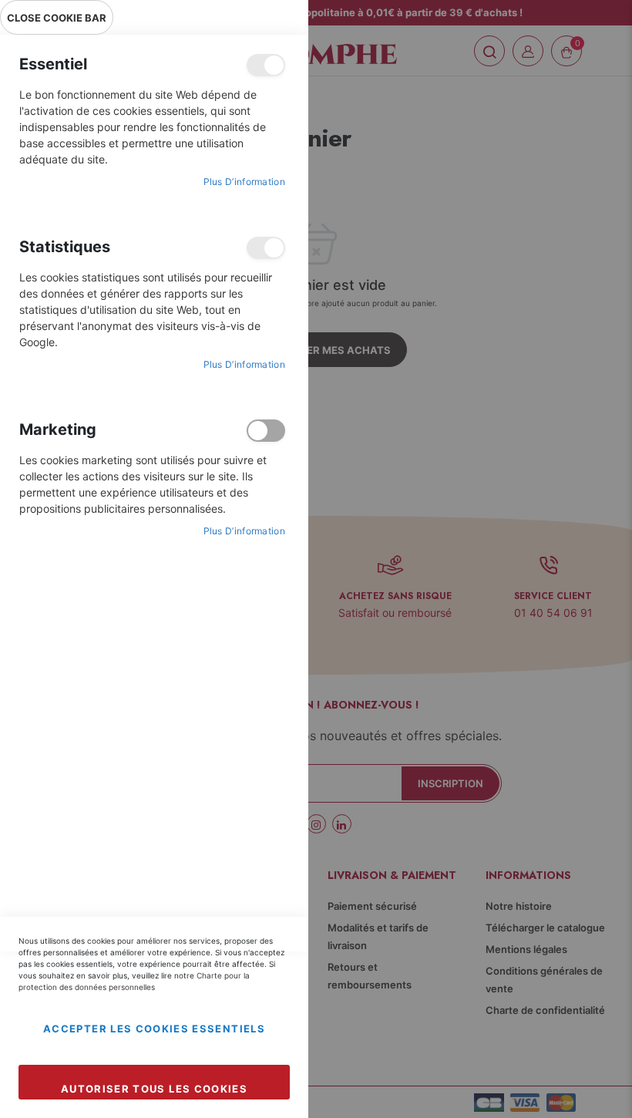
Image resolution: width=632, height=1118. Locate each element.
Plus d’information (244, 181)
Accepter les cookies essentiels (154, 1028)
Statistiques (266, 248)
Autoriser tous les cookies (154, 1089)
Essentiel (266, 65)
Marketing (266, 430)
